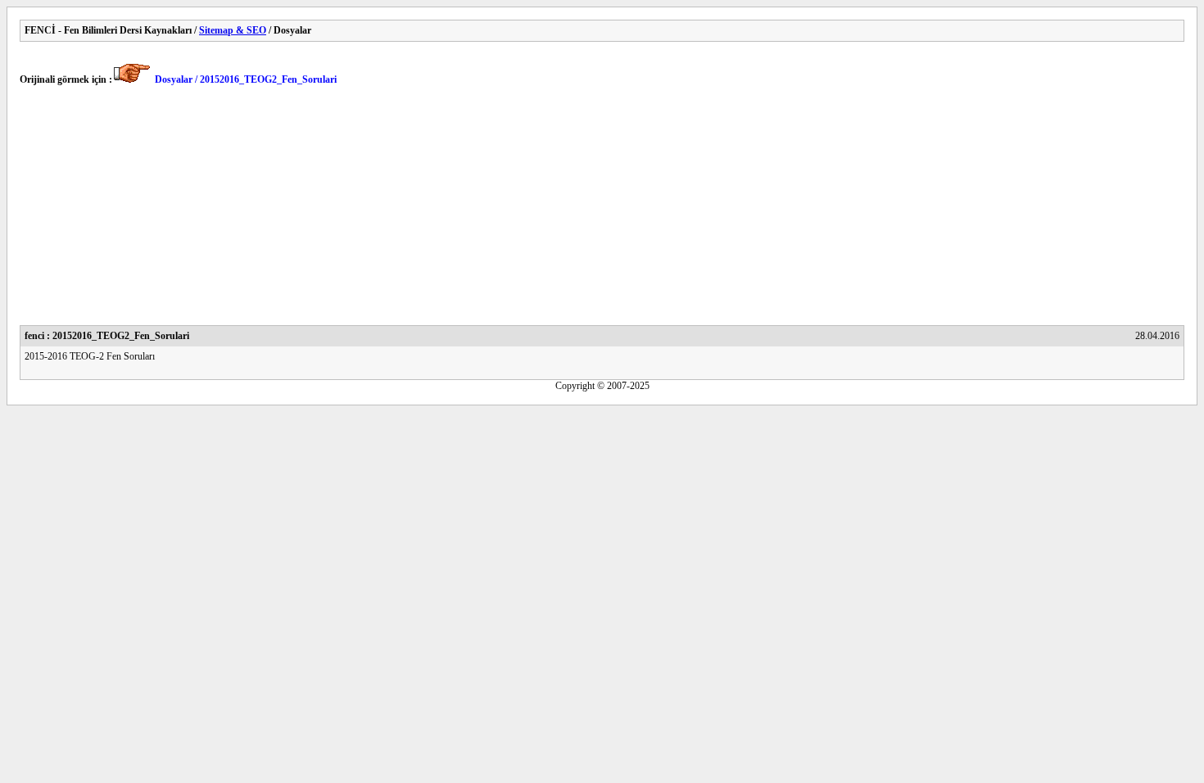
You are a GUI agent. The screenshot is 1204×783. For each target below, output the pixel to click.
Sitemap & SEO (232, 30)
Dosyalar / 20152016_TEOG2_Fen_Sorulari (246, 79)
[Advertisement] (511, 210)
